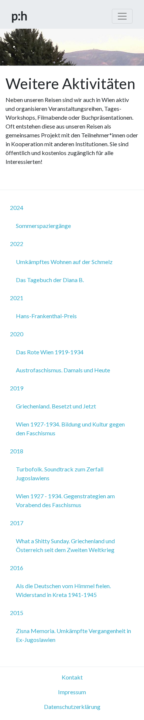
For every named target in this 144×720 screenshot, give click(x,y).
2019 (16, 387)
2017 (16, 522)
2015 (16, 612)
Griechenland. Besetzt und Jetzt (56, 406)
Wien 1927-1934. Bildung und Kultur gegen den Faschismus (70, 428)
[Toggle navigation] (122, 16)
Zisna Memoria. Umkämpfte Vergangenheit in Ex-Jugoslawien (73, 635)
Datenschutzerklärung (72, 706)
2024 (16, 207)
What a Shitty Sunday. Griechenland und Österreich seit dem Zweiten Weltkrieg (65, 545)
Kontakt (72, 677)
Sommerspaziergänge (43, 225)
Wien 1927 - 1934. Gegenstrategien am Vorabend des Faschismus (65, 500)
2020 (16, 333)
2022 (16, 243)
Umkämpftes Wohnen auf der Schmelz (64, 261)
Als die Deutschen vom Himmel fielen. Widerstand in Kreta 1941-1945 (63, 590)
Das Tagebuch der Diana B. (50, 279)
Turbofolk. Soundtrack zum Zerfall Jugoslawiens (59, 473)
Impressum (72, 691)
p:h (19, 15)
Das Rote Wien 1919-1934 (49, 351)
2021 (16, 297)
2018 (16, 450)
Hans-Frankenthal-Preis (46, 315)
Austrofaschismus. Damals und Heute (63, 369)
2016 (16, 567)
